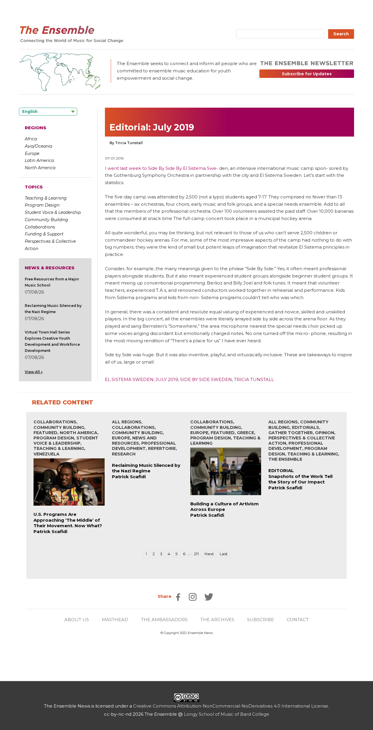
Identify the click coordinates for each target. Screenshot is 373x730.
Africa (31, 139)
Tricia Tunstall (254, 379)
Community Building (46, 219)
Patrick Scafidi (50, 531)
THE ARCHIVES (217, 619)
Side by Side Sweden (206, 379)
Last (223, 553)
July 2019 (167, 379)
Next (209, 553)
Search (341, 34)
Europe (32, 153)
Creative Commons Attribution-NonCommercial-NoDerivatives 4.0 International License (230, 706)
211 (196, 553)
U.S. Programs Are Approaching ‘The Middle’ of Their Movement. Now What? (68, 519)
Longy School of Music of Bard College (226, 714)
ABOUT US (76, 619)
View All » (34, 372)
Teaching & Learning (46, 198)
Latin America (39, 160)
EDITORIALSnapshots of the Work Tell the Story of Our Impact (300, 476)
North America (40, 167)
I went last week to (126, 168)
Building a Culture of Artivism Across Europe (224, 506)
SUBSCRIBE (260, 619)
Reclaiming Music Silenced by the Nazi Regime (146, 468)
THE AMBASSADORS (164, 619)
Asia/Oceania (38, 146)
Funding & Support (44, 234)
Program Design (42, 205)
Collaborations (40, 227)
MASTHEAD (115, 619)
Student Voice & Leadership (53, 212)
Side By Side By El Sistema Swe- (183, 168)
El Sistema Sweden (129, 379)
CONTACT (298, 619)
